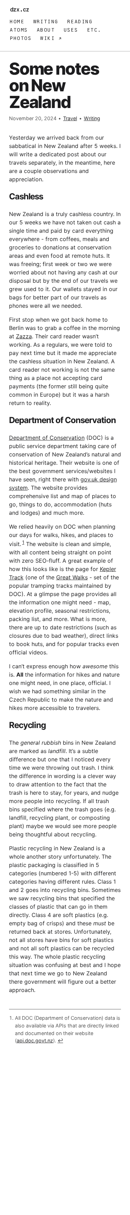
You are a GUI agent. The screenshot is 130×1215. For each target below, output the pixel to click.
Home (17, 21)
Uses (71, 30)
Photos (21, 38)
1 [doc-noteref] (23, 542)
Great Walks (72, 577)
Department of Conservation (47, 437)
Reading (80, 21)
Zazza (24, 336)
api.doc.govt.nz (35, 1040)
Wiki (49, 38)
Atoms (19, 30)
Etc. (94, 30)
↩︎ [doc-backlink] (60, 1040)
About (46, 30)
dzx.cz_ (21, 9)
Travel (70, 118)
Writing (46, 21)
